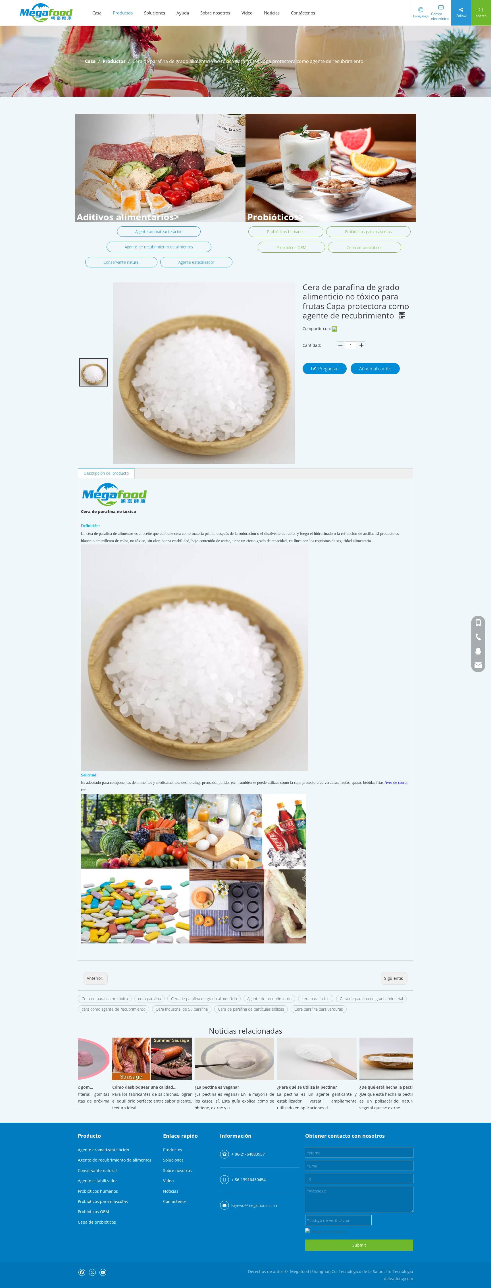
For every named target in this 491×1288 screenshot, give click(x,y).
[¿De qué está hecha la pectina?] (384, 1080)
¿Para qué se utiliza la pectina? (292, 1087)
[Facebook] (81, 1272)
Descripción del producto (106, 473)
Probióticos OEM (291, 247)
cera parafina (149, 998)
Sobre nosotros (215, 13)
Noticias (272, 13)
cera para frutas (316, 998)
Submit (359, 1245)
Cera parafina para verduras (318, 1009)
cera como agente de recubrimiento (113, 1009)
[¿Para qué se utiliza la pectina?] (302, 1080)
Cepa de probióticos (364, 247)
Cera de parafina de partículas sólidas (251, 1009)
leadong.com (401, 1278)
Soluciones (154, 13)
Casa (96, 13)
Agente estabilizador (196, 262)
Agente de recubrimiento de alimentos (159, 247)
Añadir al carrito (375, 369)
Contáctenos (303, 13)
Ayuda (182, 13)
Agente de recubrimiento (269, 998)
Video (247, 13)
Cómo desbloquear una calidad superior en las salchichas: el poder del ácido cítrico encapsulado (129, 1087)
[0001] (331, 168)
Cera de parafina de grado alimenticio (204, 998)
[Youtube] (102, 1272)
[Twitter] (92, 1272)
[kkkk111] (160, 168)
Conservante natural (121, 262)
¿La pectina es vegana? (202, 1087)
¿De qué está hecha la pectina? (374, 1087)
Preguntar (328, 369)
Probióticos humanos (286, 231)
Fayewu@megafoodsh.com (254, 1205)
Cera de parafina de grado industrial (371, 998)
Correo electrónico (440, 16)
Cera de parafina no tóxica (105, 998)
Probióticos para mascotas (368, 231)
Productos (123, 13)
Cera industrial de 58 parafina (182, 1009)
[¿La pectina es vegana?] (219, 1080)
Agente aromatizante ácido (158, 231)
